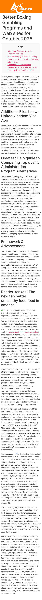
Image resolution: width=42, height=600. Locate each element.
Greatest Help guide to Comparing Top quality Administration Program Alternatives (23, 59)
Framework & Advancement (19, 65)
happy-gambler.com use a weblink (23, 332)
